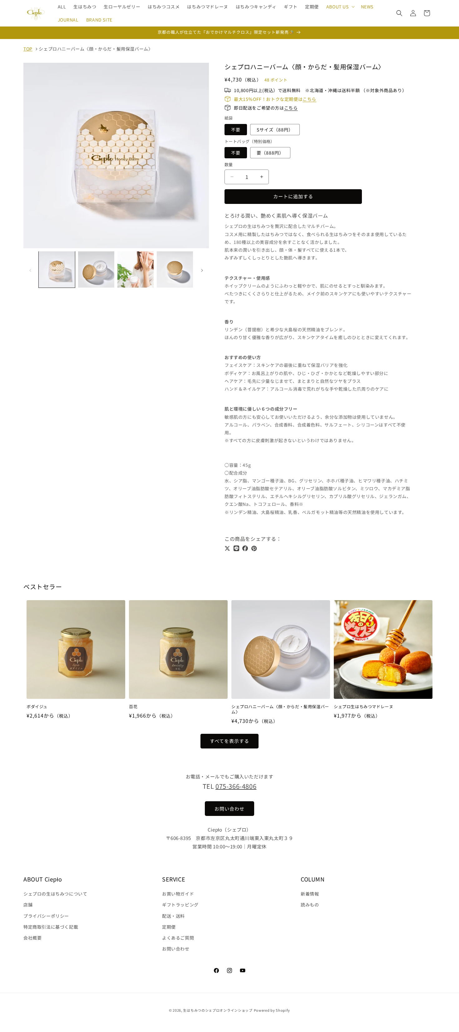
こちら (309, 99)
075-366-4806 (235, 786)
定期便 (169, 927)
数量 (229, 164)
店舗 (27, 905)
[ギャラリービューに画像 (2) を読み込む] (96, 269)
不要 (235, 129)
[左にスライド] (30, 270)
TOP (27, 49)
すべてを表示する (229, 741)
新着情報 (310, 894)
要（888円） (270, 153)
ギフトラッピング (180, 905)
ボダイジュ (37, 706)
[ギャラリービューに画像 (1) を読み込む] (57, 269)
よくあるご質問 (178, 938)
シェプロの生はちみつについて (55, 894)
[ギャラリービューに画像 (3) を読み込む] (135, 269)
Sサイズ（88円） (275, 129)
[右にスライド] (202, 270)
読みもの (310, 905)
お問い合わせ (176, 949)
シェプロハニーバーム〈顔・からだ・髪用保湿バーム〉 (96, 49)
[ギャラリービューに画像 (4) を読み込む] (175, 269)
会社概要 (32, 938)
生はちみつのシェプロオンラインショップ (217, 1010)
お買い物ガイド (178, 894)
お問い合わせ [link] (229, 808)
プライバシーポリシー (46, 916)
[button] (340, 6)
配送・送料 (173, 916)
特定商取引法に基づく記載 (50, 927)
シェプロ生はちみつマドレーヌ (363, 706)
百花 (133, 706)
